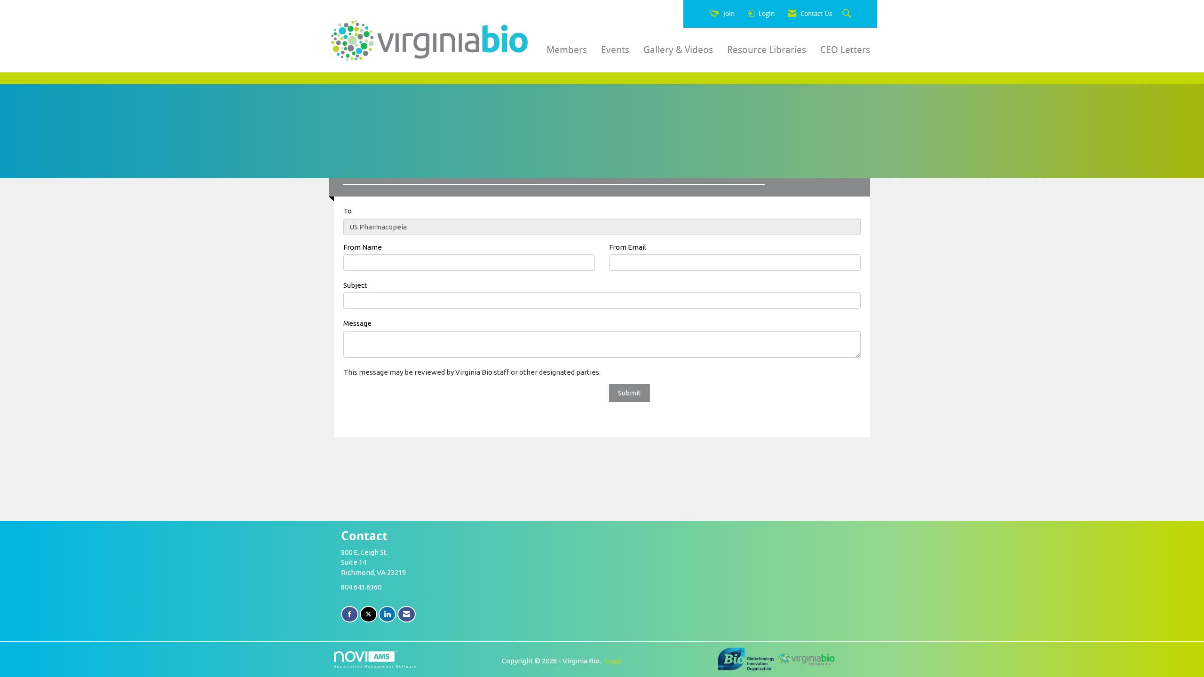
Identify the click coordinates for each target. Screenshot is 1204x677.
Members (567, 49)
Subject (355, 285)
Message (357, 323)
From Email (627, 247)
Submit (629, 393)
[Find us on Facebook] (349, 614)
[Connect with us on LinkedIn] (387, 614)
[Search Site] (848, 14)
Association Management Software (375, 666)
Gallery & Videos (678, 49)
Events (615, 49)
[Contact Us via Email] (406, 614)
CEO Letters (845, 49)
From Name (362, 247)
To (347, 211)
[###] (747, 658)
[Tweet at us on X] (368, 614)
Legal (613, 661)
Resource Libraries (766, 49)
